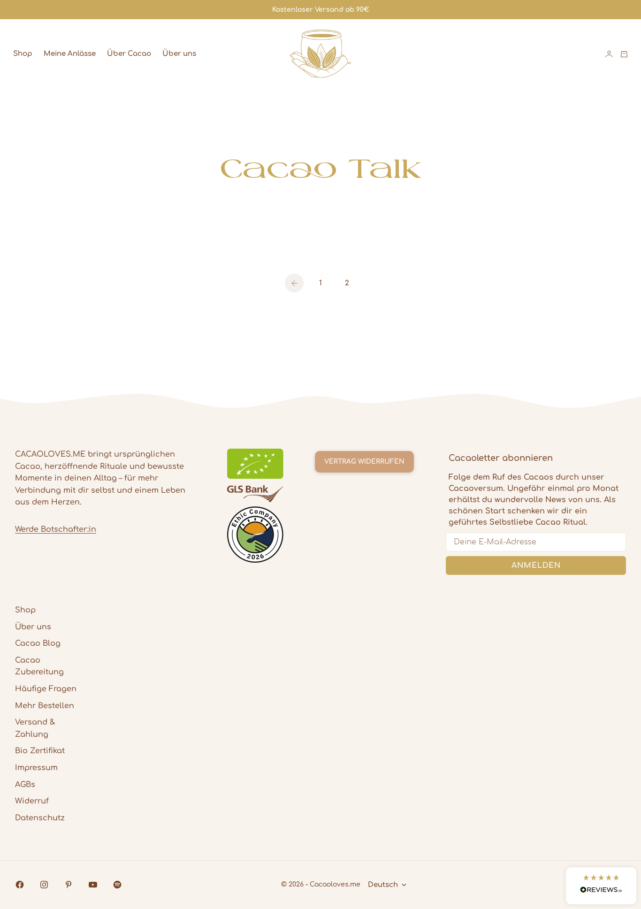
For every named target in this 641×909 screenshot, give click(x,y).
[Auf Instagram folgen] (44, 884)
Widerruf (32, 801)
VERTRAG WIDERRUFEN (364, 461)
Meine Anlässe (70, 54)
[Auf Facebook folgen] (19, 884)
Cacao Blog (38, 643)
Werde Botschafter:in (55, 529)
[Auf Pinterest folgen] (68, 884)
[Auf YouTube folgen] (93, 884)
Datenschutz (40, 818)
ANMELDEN (536, 565)
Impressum (36, 768)
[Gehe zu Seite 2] (294, 283)
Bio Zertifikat (40, 751)
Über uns (179, 54)
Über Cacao (129, 54)
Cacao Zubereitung (39, 666)
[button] (601, 885)
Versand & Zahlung (35, 728)
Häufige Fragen (45, 689)
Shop (22, 54)
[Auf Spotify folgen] (117, 884)
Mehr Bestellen (44, 706)
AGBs (25, 784)
